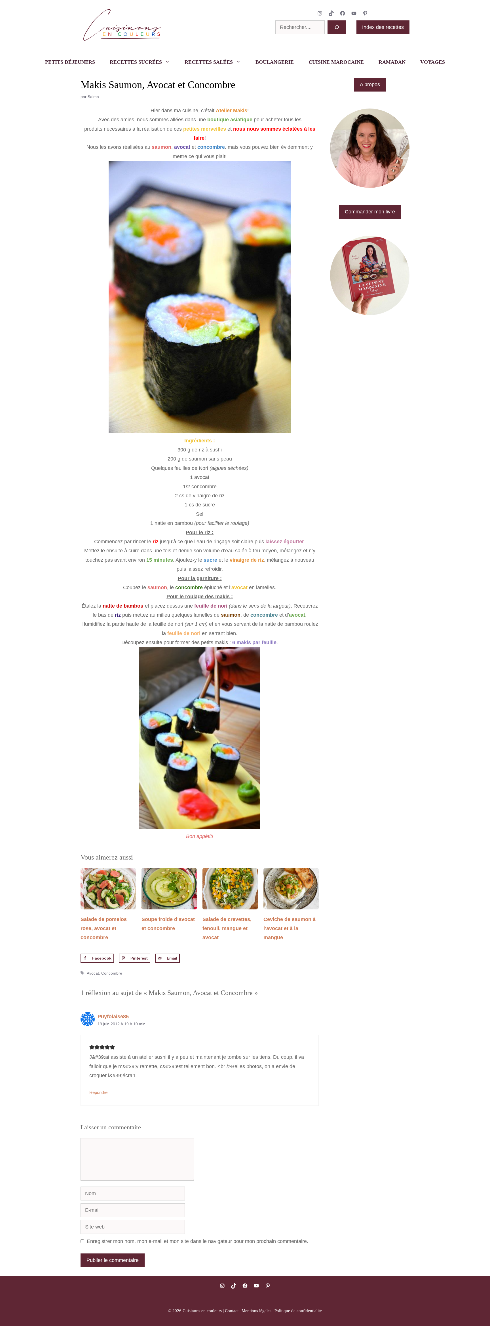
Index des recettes (383, 27)
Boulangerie (274, 62)
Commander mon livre (370, 212)
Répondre (98, 1092)
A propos (370, 84)
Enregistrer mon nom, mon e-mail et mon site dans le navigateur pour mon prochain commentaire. (197, 1241)
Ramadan (392, 62)
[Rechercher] (337, 27)
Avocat (93, 973)
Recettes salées (209, 62)
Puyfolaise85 (113, 1016)
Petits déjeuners (70, 62)
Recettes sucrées (136, 62)
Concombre (111, 973)
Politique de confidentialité (298, 1310)
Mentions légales (256, 1310)
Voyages (432, 62)
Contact (231, 1310)
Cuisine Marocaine (336, 62)
